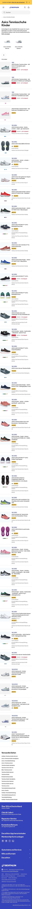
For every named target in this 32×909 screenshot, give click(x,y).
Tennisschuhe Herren (7, 783)
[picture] (5, 67)
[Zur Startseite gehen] (14, 7)
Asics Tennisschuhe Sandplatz (10, 758)
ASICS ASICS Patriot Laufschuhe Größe (21, 530)
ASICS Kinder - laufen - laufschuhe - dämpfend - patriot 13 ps (21, 331)
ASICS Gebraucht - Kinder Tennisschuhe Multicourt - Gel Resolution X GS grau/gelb (20, 687)
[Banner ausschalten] (26, 2)
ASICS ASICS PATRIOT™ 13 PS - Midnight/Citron (20, 293)
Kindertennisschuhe (7, 776)
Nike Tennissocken (7, 770)
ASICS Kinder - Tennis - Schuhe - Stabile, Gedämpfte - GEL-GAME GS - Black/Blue (21, 572)
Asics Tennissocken (7, 763)
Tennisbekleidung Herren (9, 795)
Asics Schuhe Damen (18, 47)
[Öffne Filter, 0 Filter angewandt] (4, 55)
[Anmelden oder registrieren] (25, 7)
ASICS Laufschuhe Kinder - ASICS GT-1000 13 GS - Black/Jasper (21, 208)
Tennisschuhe (5, 774)
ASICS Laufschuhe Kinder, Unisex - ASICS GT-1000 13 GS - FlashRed (21, 192)
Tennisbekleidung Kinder (9, 788)
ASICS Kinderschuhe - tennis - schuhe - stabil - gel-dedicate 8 (20, 128)
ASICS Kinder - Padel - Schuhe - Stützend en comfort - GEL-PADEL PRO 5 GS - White (21, 551)
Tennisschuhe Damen (8, 772)
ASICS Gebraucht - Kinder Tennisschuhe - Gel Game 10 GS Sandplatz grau (20, 704)
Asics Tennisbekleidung (8, 760)
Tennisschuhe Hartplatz (8, 765)
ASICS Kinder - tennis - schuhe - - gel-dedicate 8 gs (21, 161)
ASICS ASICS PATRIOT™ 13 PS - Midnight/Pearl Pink (20, 225)
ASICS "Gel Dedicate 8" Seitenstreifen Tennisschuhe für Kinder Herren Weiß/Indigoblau (21, 735)
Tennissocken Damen (8, 781)
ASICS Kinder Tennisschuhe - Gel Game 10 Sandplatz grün (21, 65)
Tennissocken (5, 786)
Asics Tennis (5, 790)
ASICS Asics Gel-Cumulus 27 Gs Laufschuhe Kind (21, 245)
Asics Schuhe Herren (7, 47)
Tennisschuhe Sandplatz (8, 779)
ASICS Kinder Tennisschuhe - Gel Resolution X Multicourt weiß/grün (21, 80)
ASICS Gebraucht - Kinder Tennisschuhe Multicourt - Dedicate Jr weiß (19, 673)
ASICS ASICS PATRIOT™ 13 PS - (20, 276)
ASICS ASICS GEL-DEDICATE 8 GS (21, 143)
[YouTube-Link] (6, 841)
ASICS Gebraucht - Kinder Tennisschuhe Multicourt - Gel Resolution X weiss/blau (20, 719)
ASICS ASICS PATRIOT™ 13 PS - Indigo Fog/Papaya (20, 458)
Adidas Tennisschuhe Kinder (10, 799)
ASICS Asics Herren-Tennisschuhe (21, 368)
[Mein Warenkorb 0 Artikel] (28, 7)
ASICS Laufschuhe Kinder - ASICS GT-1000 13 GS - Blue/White (21, 260)
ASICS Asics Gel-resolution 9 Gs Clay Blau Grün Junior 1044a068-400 (21, 501)
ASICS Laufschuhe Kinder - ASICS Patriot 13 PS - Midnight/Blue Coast (21, 385)
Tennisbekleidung (7, 797)
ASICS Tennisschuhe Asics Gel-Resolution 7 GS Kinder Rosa (20, 422)
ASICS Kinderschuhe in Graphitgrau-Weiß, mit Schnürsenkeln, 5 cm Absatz (19, 479)
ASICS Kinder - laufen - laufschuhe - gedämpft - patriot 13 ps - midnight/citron (21, 593)
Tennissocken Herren (7, 767)
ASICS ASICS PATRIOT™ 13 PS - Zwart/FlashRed (20, 348)
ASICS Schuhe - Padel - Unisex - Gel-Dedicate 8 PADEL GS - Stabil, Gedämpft (21, 438)
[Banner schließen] (29, 2)
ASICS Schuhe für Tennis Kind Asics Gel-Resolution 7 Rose (20, 515)
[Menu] (3, 7)
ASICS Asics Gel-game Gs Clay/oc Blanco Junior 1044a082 (21, 177)
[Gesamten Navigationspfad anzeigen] (2, 17)
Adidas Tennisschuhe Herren (10, 756)
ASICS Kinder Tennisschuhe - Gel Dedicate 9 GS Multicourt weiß (21, 94)
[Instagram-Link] (9, 841)
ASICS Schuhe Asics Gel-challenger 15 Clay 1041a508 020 (21, 313)
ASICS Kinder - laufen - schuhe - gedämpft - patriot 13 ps (20, 402)
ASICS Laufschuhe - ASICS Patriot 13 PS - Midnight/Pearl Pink (21, 635)
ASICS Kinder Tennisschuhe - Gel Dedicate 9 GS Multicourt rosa (21, 109)
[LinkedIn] (13, 841)
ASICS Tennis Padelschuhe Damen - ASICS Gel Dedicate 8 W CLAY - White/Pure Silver (21, 615)
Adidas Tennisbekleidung (9, 792)
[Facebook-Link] (3, 841)
